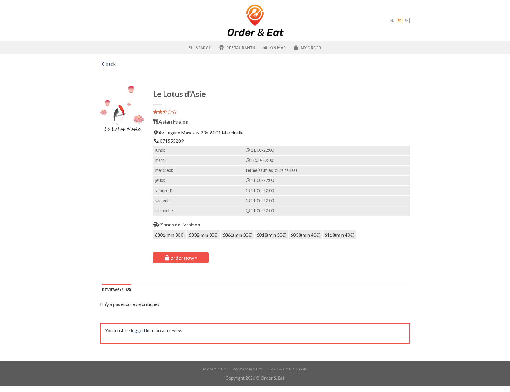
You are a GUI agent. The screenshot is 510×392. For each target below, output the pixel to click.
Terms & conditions (286, 369)
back (110, 64)
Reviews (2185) (116, 289)
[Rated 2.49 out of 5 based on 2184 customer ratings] (281, 111)
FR (399, 20)
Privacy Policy (248, 369)
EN (407, 20)
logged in (140, 330)
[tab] (116, 290)
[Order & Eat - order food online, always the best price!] (255, 20)
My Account (216, 369)
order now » (183, 257)
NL (392, 20)
